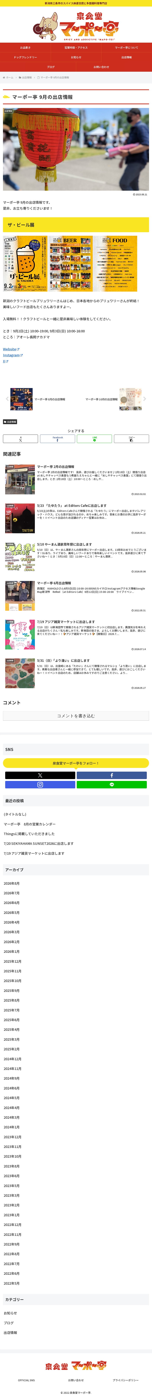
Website (9, 349)
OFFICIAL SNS (26, 1380)
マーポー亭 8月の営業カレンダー (30, 824)
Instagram (11, 354)
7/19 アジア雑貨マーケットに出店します (34, 853)
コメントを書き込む (76, 716)
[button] (131, 439)
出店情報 (11, 421)
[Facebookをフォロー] (112, 775)
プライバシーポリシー (126, 1380)
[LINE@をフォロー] (112, 784)
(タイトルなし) (15, 814)
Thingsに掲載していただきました (29, 833)
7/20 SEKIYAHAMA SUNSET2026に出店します (39, 843)
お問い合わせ (76, 1380)
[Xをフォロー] (40, 775)
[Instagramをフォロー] (40, 784)
